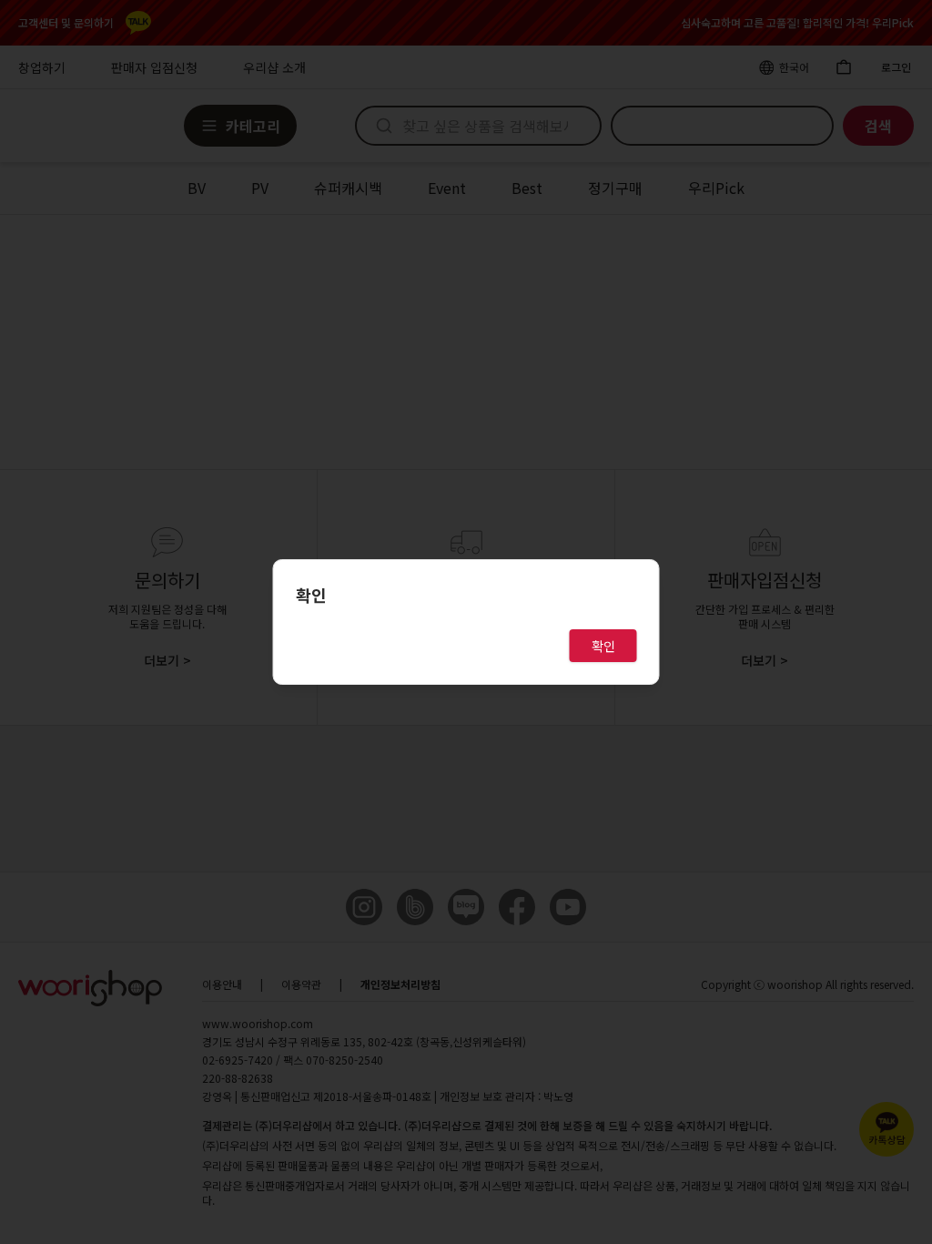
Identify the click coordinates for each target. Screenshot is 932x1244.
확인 (603, 646)
